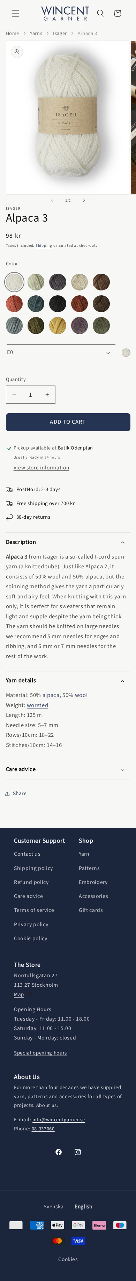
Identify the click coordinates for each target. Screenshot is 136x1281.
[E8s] (101, 282)
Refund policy (31, 882)
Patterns (89, 868)
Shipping (44, 245)
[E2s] (36, 282)
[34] (101, 303)
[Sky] (79, 325)
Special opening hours (40, 1053)
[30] (57, 303)
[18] (36, 303)
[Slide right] (84, 200)
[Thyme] (101, 325)
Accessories (93, 896)
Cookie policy (30, 938)
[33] (79, 303)
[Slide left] (52, 200)
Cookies (68, 1259)
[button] (15, 13)
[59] (57, 325)
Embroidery (93, 882)
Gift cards (91, 910)
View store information (41, 468)
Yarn (84, 854)
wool (81, 695)
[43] (36, 325)
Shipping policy (33, 868)
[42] (14, 325)
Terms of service (34, 910)
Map (19, 994)
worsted (37, 705)
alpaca (51, 695)
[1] (14, 303)
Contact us (27, 854)
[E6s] (79, 282)
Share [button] (20, 793)
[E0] (14, 282)
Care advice (28, 896)
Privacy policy (31, 924)
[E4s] (57, 282)
